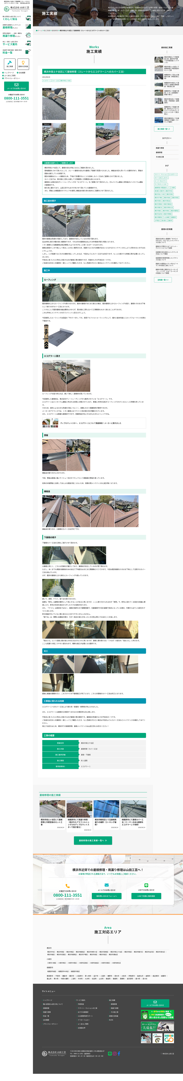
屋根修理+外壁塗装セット (162, 187)
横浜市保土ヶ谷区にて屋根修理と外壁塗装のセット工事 (171, 68)
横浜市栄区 (175, 197)
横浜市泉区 (158, 201)
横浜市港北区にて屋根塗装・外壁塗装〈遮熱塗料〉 (171, 101)
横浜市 (162, 191)
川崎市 (173, 187)
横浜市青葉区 (168, 214)
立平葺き (157, 220)
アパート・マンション (161, 174)
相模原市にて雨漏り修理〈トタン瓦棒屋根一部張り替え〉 (171, 93)
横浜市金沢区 (158, 214)
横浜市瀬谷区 (168, 204)
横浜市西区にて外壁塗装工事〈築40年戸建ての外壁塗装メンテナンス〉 (171, 59)
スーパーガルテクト (160, 181)
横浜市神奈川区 (168, 207)
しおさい (165, 178)
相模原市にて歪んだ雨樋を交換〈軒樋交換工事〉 (171, 76)
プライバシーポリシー (12, 78)
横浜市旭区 (167, 197)
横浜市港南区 (158, 204)
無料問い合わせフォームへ (106, 896)
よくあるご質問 (9, 75)
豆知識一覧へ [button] (162, 280)
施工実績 (10, 66)
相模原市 (173, 217)
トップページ (9, 72)
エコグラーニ (47, 80)
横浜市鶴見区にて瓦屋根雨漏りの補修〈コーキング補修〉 (171, 120)
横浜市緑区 (158, 211)
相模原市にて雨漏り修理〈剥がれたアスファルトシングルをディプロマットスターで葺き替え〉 (171, 110)
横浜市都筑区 (175, 211)
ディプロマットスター (161, 184)
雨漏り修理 (160, 148)
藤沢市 (170, 220)
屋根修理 (159, 152)
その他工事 (160, 157)
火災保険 (166, 217)
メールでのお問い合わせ (16, 88)
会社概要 (22, 72)
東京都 (157, 191)
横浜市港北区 (167, 201)
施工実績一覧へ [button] (163, 129)
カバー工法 (55, 80)
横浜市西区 (166, 211)
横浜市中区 (169, 191)
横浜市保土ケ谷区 (65, 80)
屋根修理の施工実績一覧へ (91, 840)
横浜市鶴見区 (158, 217)
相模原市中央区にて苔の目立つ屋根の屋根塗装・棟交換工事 (171, 84)
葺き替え (164, 220)
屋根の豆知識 (23, 66)
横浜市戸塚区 (158, 197)
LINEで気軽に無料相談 (146, 896)
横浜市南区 (170, 194)
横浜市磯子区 (158, 207)
